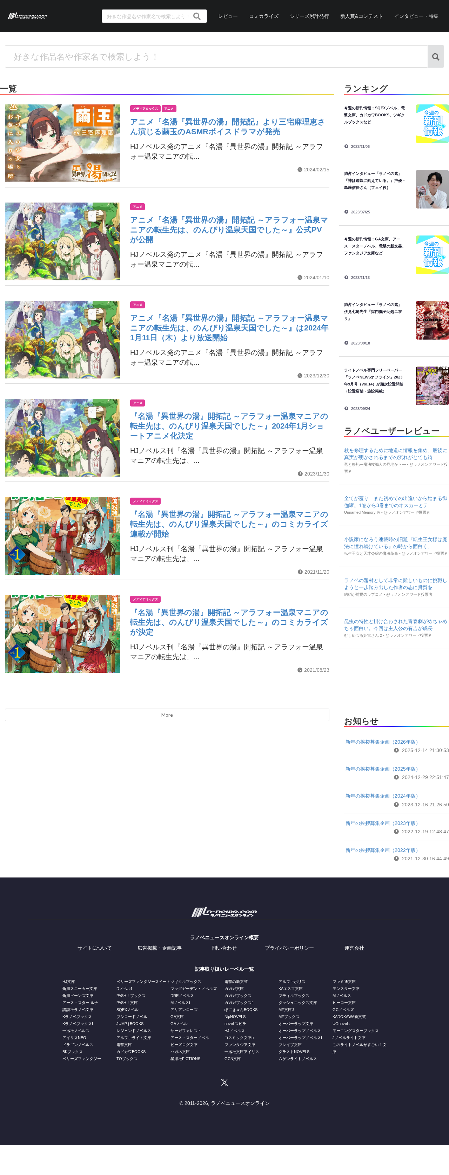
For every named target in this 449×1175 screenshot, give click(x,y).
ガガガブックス (238, 995)
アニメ (169, 108)
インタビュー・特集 (416, 16)
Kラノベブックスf (77, 1024)
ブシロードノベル (131, 1017)
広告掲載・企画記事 (160, 948)
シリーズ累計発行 (309, 16)
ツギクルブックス (185, 981)
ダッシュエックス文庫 (298, 1002)
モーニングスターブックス (356, 1031)
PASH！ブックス (131, 995)
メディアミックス (145, 108)
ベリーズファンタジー (81, 1059)
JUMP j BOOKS (129, 1024)
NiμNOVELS (235, 1017)
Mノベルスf (180, 1002)
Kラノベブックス (77, 1017)
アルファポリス (292, 981)
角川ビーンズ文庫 (77, 995)
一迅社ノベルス (75, 1031)
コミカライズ (264, 16)
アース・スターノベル (189, 1038)
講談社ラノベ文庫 (77, 1009)
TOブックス (127, 1059)
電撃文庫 (124, 1045)
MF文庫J (286, 1009)
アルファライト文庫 (133, 1038)
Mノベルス (342, 995)
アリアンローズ (183, 1009)
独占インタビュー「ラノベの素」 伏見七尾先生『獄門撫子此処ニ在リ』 (375, 311)
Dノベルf (124, 988)
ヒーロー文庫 (344, 1002)
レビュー (228, 16)
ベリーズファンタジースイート (143, 981)
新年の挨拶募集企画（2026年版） (383, 742)
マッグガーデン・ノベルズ (193, 988)
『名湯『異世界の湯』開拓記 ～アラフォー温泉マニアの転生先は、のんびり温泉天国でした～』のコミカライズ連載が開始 (229, 524)
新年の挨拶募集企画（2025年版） (383, 769)
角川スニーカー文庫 (79, 988)
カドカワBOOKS (131, 1052)
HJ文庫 (68, 981)
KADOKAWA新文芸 (349, 1017)
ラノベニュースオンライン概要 (224, 937)
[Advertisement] (396, 680)
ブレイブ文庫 (290, 1045)
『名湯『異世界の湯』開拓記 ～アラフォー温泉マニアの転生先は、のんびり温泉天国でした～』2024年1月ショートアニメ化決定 (229, 426)
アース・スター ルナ (80, 1002)
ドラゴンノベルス (77, 1045)
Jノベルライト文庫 (349, 1038)
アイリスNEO (74, 1038)
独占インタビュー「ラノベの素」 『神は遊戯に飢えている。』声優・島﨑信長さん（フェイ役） (375, 180)
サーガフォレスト (185, 1031)
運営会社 (354, 948)
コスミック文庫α (239, 1038)
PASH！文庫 (127, 1002)
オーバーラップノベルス (300, 1031)
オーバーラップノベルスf (300, 1038)
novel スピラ (235, 1024)
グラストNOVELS (294, 1052)
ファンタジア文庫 (239, 1045)
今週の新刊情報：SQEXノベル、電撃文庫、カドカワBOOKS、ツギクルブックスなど (374, 115)
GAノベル (179, 1024)
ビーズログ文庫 (183, 1045)
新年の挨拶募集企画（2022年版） (383, 850)
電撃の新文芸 (236, 981)
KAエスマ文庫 (291, 988)
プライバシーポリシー (289, 948)
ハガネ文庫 (180, 1052)
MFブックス (289, 1017)
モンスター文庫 (346, 988)
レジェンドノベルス (133, 1031)
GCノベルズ (343, 1009)
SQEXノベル (127, 1009)
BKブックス (72, 1052)
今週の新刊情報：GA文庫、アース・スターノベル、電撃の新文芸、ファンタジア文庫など (375, 246)
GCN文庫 (232, 1059)
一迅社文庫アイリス (241, 1052)
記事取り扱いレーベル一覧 (224, 969)
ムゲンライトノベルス (298, 1059)
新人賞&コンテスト (361, 16)
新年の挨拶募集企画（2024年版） (383, 796)
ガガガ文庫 (234, 988)
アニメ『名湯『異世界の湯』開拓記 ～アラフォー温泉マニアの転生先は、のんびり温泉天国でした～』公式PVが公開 (229, 230)
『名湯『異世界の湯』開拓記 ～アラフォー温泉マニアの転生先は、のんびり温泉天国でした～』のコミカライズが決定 (229, 622)
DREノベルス (182, 995)
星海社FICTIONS (185, 1059)
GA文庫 (177, 1017)
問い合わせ (224, 948)
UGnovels (341, 1024)
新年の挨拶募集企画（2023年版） (383, 823)
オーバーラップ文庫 (296, 1024)
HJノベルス (234, 1031)
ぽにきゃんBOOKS (240, 1009)
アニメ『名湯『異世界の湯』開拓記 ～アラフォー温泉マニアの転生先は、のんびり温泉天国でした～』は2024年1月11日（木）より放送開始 (229, 328)
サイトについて (95, 948)
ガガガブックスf (238, 1002)
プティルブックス (294, 995)
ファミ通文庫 (344, 981)
